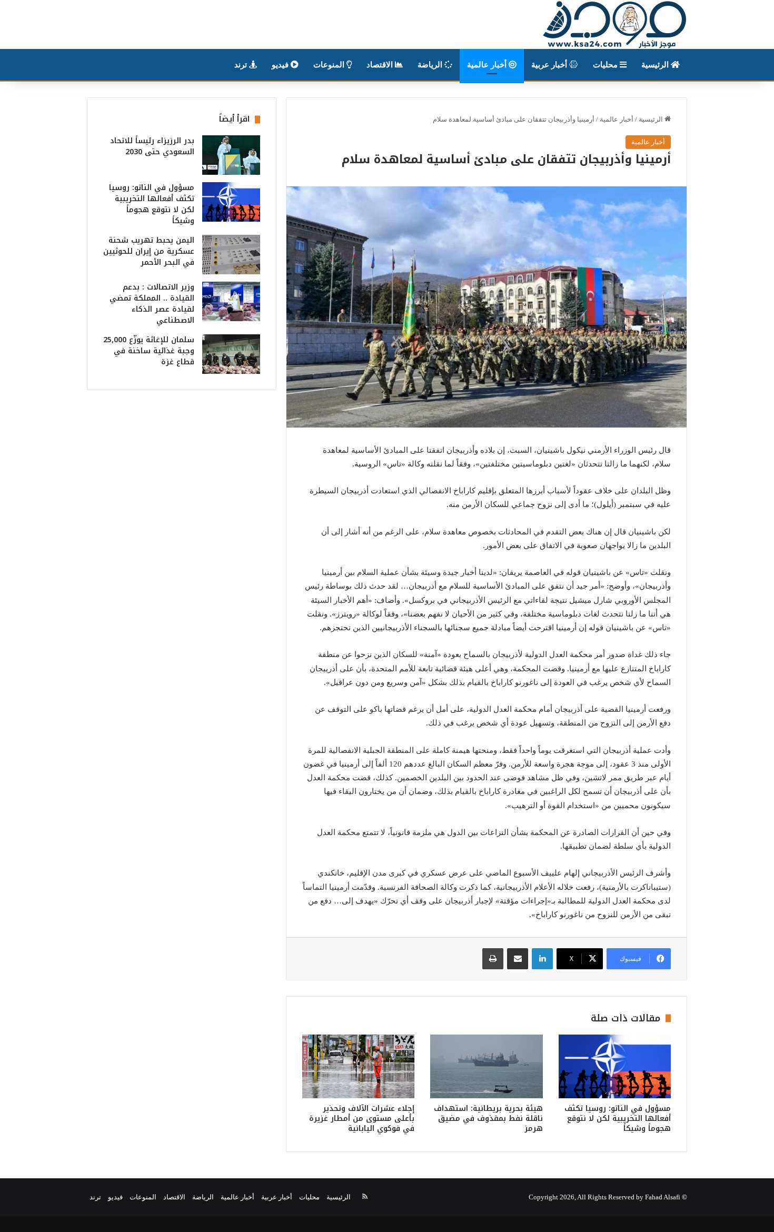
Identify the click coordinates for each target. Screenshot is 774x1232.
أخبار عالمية (488, 65)
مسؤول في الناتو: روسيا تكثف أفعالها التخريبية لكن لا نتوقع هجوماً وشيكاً (617, 1118)
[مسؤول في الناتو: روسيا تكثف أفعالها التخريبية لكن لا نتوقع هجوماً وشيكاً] (615, 1066)
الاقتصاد (380, 65)
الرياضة (431, 65)
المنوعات (329, 65)
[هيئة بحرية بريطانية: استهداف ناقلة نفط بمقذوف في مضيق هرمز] (486, 1066)
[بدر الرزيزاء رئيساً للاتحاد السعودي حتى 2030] (231, 155)
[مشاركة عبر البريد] (517, 958)
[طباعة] (492, 958)
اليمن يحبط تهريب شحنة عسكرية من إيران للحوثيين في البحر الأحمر (148, 251)
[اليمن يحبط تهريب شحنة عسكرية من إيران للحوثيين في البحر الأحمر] (231, 254)
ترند (241, 65)
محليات (606, 65)
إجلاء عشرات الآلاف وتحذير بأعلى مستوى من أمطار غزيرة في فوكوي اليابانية (361, 1118)
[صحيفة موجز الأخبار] (614, 24)
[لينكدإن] (542, 958)
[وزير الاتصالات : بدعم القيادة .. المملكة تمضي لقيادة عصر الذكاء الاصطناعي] (231, 301)
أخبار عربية (550, 65)
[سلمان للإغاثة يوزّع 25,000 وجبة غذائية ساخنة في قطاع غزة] (231, 354)
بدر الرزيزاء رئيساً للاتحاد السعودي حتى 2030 (152, 146)
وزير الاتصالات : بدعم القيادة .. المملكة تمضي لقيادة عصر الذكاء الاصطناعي (152, 303)
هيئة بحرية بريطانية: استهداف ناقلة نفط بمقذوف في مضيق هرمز (488, 1118)
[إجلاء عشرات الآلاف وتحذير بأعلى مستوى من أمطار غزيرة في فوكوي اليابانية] (358, 1066)
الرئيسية (656, 65)
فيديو (281, 65)
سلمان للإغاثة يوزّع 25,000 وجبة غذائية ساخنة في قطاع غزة (148, 351)
